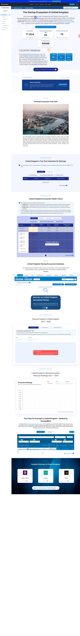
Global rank (36, 178)
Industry (26, 178)
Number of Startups (61, 178)
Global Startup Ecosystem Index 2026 (32, 54)
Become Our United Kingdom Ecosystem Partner (44, 69)
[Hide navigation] (9, 11)
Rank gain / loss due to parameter (67, 225)
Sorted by (56, 435)
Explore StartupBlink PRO (51, 244)
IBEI (46, 32)
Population (53, 439)
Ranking (48, 381)
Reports (37, 4)
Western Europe (18, 7)
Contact (49, 4)
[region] (46, 289)
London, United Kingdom (34, 448)
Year (63, 439)
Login (77, 4)
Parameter (21, 225)
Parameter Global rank (33, 225)
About (46, 4)
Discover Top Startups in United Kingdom (45, 488)
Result (48, 224)
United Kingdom (29, 7)
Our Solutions (32, 4)
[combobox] (71, 8)
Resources (41, 4)
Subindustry (31, 439)
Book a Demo (72, 4)
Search (20, 435)
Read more (46, 271)
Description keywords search (23, 282)
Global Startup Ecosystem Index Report (35, 423)
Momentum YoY (48, 178)
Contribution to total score (57, 225)
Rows (18, 451)
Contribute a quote (62, 84)
